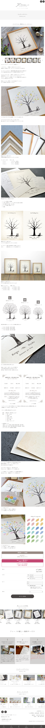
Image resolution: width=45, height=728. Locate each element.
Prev (2, 41)
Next (42, 41)
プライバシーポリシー (6, 720)
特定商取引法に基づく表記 (6, 719)
